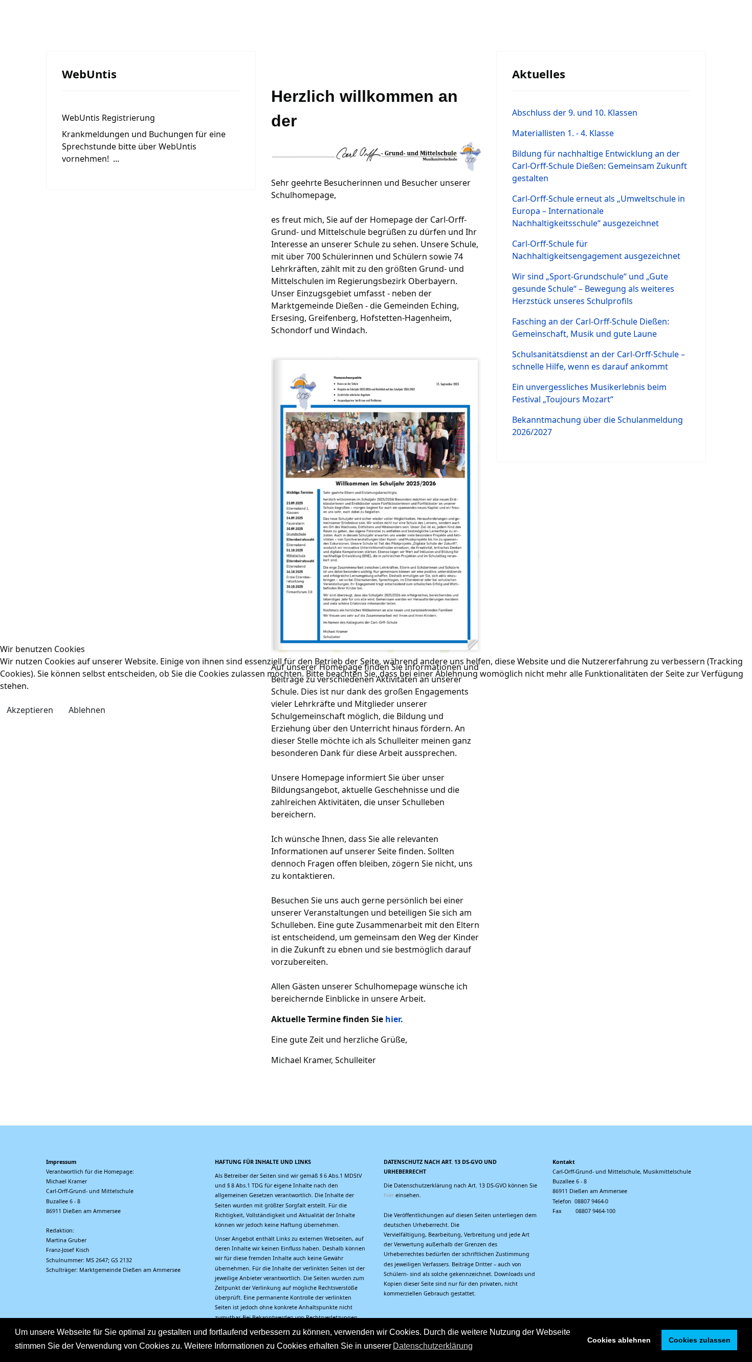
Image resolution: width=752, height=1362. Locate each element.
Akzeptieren (30, 710)
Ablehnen (87, 710)
